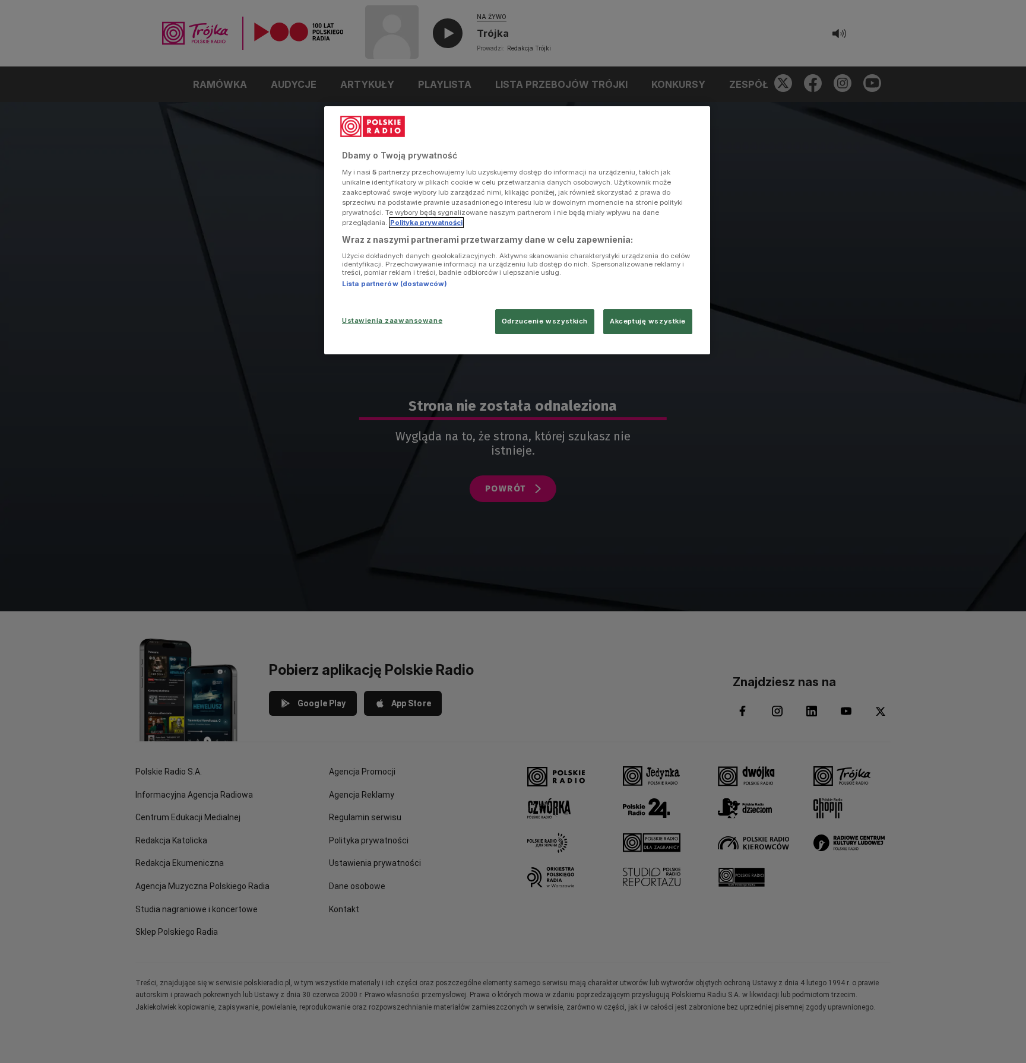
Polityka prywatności (426, 222)
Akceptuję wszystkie (648, 321)
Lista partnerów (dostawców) (394, 284)
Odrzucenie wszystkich (545, 321)
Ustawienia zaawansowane (392, 320)
